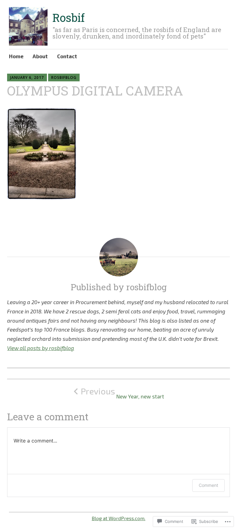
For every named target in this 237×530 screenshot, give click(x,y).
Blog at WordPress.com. (118, 518)
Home (16, 56)
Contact (67, 56)
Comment (208, 485)
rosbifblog (64, 77)
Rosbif (68, 17)
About (40, 56)
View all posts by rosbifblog (40, 348)
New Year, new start (122, 392)
